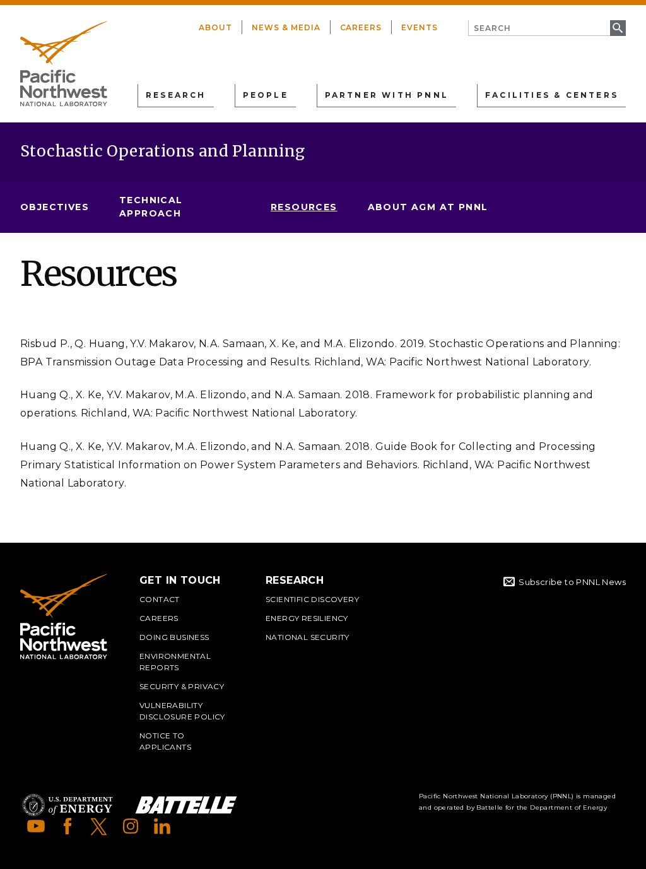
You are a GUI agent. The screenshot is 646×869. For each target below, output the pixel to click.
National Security (307, 637)
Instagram (130, 826)
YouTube (36, 826)
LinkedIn (162, 826)
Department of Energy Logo (67, 805)
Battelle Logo (186, 804)
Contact (159, 599)
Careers (361, 27)
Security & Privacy (181, 686)
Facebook (67, 826)
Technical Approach (151, 206)
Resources (304, 207)
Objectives (54, 207)
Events (419, 27)
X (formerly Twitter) (99, 826)
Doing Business (174, 637)
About (215, 27)
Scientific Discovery (312, 599)
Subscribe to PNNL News (572, 582)
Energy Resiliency (307, 618)
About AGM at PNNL (428, 207)
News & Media (286, 27)
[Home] (63, 63)
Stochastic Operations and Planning (162, 151)
